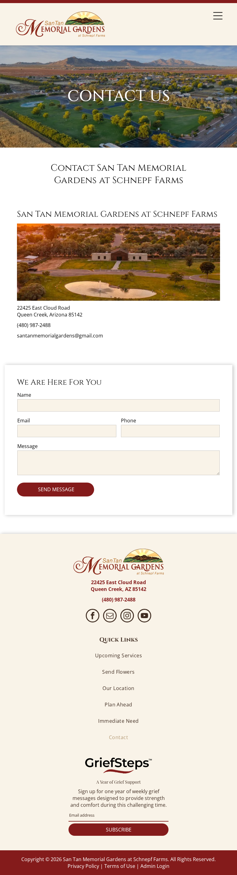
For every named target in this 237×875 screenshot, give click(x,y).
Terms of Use (119, 866)
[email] (110, 616)
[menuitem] (119, 655)
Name (24, 394)
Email (23, 420)
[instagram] (127, 616)
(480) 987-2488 (34, 325)
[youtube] (144, 616)
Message (27, 446)
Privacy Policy (83, 866)
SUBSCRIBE (118, 829)
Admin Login (154, 866)
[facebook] (92, 616)
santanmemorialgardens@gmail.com (60, 335)
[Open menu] (217, 15)
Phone (128, 420)
